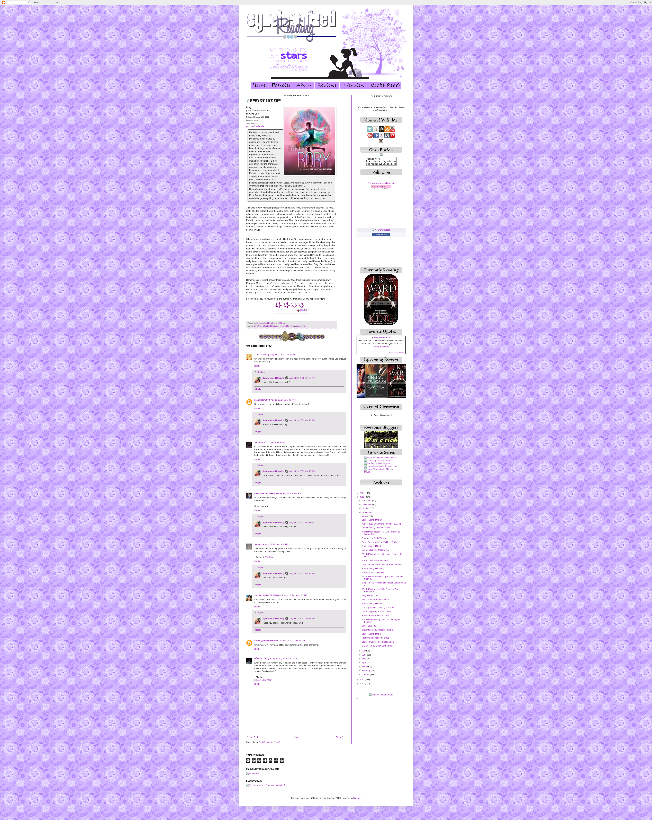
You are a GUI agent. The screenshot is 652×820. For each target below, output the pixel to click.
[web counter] (253, 773)
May (364, 659)
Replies (261, 372)
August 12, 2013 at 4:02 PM (288, 493)
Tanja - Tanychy (261, 354)
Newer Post (252, 737)
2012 (362, 679)
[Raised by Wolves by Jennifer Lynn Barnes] (381, 464)
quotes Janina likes (381, 337)
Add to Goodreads (255, 126)
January (366, 675)
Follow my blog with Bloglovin (381, 183)
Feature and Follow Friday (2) (375, 638)
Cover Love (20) (369, 626)
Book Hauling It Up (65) (372, 604)
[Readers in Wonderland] (381, 695)
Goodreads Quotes (396, 352)
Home (297, 737)
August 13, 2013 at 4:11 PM (301, 522)
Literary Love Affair (262, 680)
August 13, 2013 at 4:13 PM (302, 573)
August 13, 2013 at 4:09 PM (302, 378)
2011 (362, 683)
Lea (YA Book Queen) (264, 493)
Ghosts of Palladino (271, 326)
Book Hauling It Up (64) (372, 634)
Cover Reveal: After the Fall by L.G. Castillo (381, 542)
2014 (362, 493)
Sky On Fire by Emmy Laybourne (377, 646)
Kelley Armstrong (381, 346)
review (299, 326)
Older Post (341, 737)
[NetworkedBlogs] (381, 230)
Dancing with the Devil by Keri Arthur (378, 607)
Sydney (258, 544)
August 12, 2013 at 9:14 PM (275, 544)
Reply (257, 366)
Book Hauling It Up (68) (372, 520)
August (365, 516)
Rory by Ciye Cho (370, 596)
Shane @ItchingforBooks (266, 641)
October (366, 508)
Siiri (256, 442)
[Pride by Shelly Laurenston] (378, 458)
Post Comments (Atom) (269, 742)
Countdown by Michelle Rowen (376, 528)
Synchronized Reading (266, 323)
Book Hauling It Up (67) (372, 546)
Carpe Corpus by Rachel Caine (376, 611)
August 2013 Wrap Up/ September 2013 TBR (382, 524)
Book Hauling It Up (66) (372, 568)
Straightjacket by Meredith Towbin (377, 630)
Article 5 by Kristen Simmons (375, 560)
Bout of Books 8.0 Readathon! (375, 615)
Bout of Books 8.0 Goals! (373, 572)
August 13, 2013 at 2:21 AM (294, 595)
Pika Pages (270, 557)
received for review (287, 326)
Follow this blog (381, 235)
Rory (305, 326)
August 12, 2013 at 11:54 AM (272, 442)
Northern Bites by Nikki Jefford (376, 550)
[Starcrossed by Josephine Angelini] (381, 470)
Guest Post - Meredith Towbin (375, 599)
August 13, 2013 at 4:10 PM (302, 420)
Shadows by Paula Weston (374, 538)
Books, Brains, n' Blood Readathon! (378, 642)
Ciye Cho (258, 326)
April (364, 662)
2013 (362, 497)
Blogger (356, 798)
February (366, 670)
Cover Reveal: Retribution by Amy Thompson (382, 564)
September (367, 512)
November (367, 504)
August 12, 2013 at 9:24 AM (283, 400)
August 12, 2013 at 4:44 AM (283, 354)
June (364, 655)
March (365, 667)
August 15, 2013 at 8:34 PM (284, 658)
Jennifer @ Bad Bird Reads (267, 595)
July (364, 651)
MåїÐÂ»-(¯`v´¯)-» (262, 658)
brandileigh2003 (262, 400)
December (367, 500)
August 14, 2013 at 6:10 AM (292, 641)
